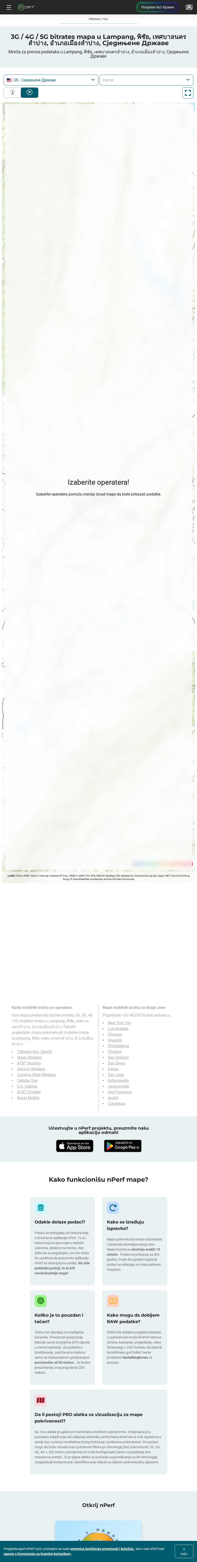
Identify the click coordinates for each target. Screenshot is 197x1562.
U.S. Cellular (27, 1086)
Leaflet (11, 875)
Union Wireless (29, 1057)
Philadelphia (118, 1046)
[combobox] (51, 80)
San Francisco (120, 1092)
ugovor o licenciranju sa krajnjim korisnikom (37, 1554)
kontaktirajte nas (135, 1357)
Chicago (115, 1034)
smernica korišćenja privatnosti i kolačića (102, 1549)
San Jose (116, 1074)
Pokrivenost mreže (13, 92)
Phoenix (115, 1051)
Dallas (113, 1069)
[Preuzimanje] (74, 1145)
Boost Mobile (28, 1098)
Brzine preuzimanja (29, 92)
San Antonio (118, 1057)
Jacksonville (118, 1086)
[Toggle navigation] (8, 7)
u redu (184, 1551)
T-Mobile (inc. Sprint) (34, 1051)
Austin (113, 1098)
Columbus (116, 1103)
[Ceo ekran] (187, 92)
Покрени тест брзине (157, 7)
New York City (119, 1023)
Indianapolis (118, 1080)
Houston (115, 1040)
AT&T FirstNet (29, 1092)
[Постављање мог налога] (189, 7)
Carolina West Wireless (36, 1074)
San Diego (116, 1063)
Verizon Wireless (31, 1069)
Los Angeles (118, 1028)
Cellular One (27, 1080)
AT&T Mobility (29, 1063)
